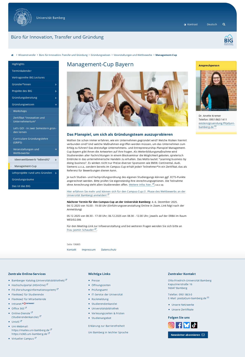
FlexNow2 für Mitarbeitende (29, 299)
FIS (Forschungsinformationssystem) (34, 289)
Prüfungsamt (100, 289)
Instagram (171, 325)
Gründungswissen (100, 55)
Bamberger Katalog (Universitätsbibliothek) (38, 280)
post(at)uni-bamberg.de (191, 298)
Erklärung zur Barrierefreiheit (106, 326)
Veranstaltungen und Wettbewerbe (133, 55)
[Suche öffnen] (224, 24)
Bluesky (186, 325)
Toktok (194, 325)
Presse (96, 280)
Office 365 (18, 308)
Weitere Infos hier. (140, 184)
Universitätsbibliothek (105, 308)
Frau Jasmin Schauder (80, 230)
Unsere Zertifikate (183, 309)
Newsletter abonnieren (185, 335)
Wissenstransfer (27, 55)
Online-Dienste (21, 313)
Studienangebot (101, 318)
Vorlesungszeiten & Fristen (108, 313)
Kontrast (192, 24)
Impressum (89, 249)
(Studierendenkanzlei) (25, 317)
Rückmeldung (100, 299)
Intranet (17, 303)
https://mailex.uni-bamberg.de (30, 330)
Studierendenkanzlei (104, 303)
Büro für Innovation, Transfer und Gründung (57, 37)
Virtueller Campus (23, 338)
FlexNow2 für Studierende (28, 294)
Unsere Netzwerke (183, 304)
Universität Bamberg (26, 28)
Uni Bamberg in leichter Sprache (108, 332)
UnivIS (15, 321)
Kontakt (71, 249)
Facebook (179, 325)
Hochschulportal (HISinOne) (29, 285)
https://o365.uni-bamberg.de (29, 334)
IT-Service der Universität (107, 294)
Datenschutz (109, 249)
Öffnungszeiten (101, 285)
